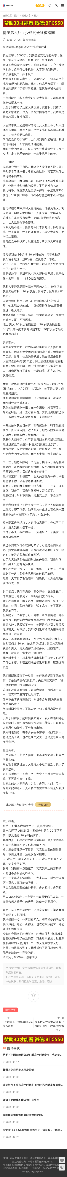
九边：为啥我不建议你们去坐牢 (21, 1099)
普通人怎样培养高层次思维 (18, 1069)
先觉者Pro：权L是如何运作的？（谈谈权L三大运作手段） (32, 1130)
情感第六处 (10, 1009)
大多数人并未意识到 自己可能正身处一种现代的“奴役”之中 (49, 1025)
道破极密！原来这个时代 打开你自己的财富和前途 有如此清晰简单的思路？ (33, 1085)
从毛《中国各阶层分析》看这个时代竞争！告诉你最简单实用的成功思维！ (33, 1055)
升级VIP (43, 804)
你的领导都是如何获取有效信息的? (23, 1114)
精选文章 (31, 39)
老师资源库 (8, 5)
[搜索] (50, 5)
